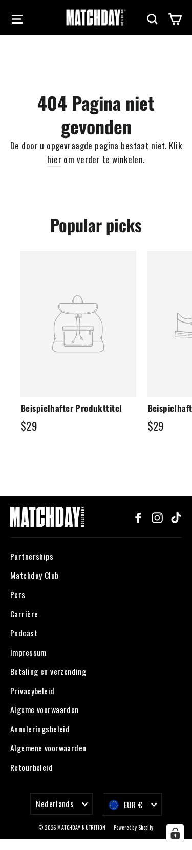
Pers (18, 594)
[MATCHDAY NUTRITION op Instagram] (157, 516)
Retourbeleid (31, 767)
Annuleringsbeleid (40, 729)
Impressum (28, 652)
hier (54, 159)
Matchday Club (34, 575)
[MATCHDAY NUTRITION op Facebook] (138, 516)
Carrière (24, 614)
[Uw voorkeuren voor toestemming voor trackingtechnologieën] (175, 833)
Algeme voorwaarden (44, 709)
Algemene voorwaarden (48, 748)
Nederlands (55, 803)
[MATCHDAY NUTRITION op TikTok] (176, 516)
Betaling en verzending (48, 671)
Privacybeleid (32, 690)
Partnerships (31, 556)
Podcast (23, 633)
